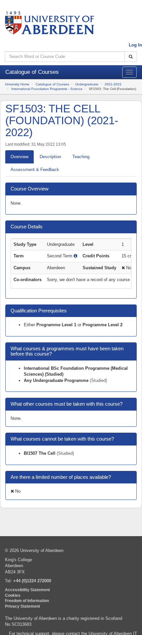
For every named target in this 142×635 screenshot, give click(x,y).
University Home (17, 84)
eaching (80, 156)
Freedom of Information (27, 600)
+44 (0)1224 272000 (32, 580)
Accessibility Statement (27, 590)
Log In (135, 45)
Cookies (12, 595)
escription (50, 156)
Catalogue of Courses (52, 84)
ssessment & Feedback (35, 169)
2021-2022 (113, 84)
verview (19, 156)
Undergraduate (86, 84)
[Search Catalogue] (130, 56)
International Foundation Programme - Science (47, 89)
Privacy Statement (22, 606)
